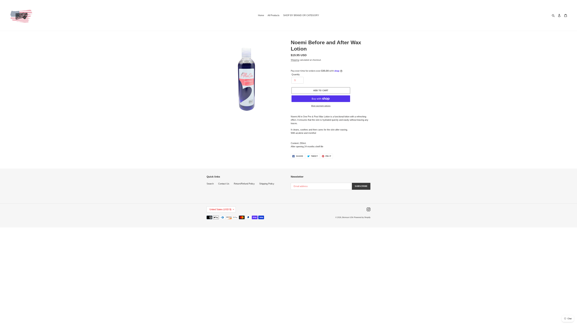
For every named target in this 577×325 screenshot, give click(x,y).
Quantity (296, 74)
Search (210, 183)
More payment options (321, 106)
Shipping (295, 60)
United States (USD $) (220, 209)
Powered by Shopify (362, 217)
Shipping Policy (266, 183)
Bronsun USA (347, 217)
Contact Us (223, 183)
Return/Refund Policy (244, 183)
